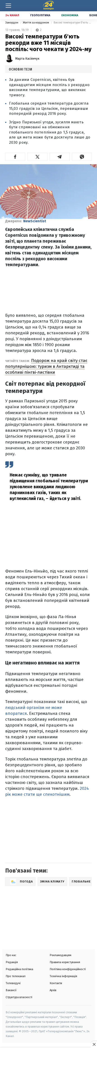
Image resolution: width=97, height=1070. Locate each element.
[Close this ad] (94, 1044)
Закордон (12, 22)
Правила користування (65, 962)
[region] (48, 1059)
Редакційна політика (19, 969)
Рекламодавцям (60, 955)
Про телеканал (15, 976)
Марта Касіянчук (27, 59)
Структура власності (19, 997)
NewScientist (34, 221)
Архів (53, 990)
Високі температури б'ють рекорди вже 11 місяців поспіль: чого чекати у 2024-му (72, 22)
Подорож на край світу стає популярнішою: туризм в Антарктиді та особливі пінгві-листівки (46, 366)
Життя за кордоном (36, 22)
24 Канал (12, 15)
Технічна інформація (63, 976)
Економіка (69, 15)
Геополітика (40, 15)
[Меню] (8, 6)
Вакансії (11, 990)
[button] (15, 157)
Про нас (11, 955)
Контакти (56, 983)
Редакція (12, 962)
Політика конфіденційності (68, 969)
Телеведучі (13, 983)
